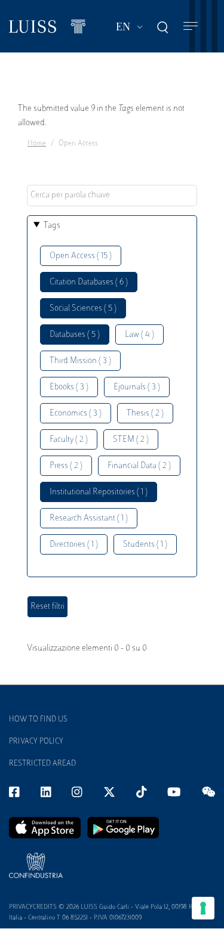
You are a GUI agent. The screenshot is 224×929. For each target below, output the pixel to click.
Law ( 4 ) (139, 334)
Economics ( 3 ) (76, 413)
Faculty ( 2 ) (69, 439)
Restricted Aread (42, 763)
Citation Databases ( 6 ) (89, 282)
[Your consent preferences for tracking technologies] (203, 908)
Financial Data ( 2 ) (139, 466)
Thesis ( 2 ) (145, 413)
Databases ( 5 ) (75, 334)
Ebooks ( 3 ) (69, 387)
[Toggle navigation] (190, 26)
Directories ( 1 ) (74, 544)
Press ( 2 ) (66, 466)
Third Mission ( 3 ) (80, 361)
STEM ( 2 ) (131, 439)
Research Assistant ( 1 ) (89, 518)
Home (36, 143)
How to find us (38, 719)
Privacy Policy (36, 741)
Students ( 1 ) (145, 544)
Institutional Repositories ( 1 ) (99, 492)
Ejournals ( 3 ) (136, 387)
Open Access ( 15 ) (81, 256)
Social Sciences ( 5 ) (83, 308)
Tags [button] (52, 225)
